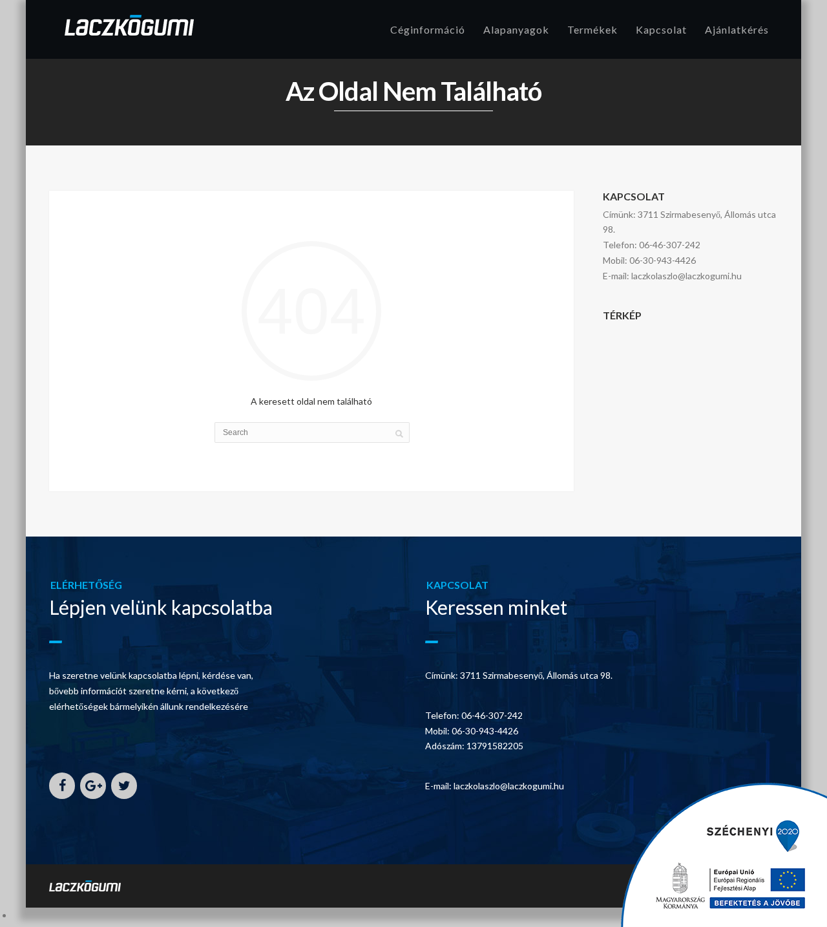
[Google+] (93, 785)
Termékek (592, 29)
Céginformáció (427, 29)
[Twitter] (124, 785)
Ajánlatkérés (737, 29)
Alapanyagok (516, 29)
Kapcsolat (661, 29)
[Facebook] (62, 785)
